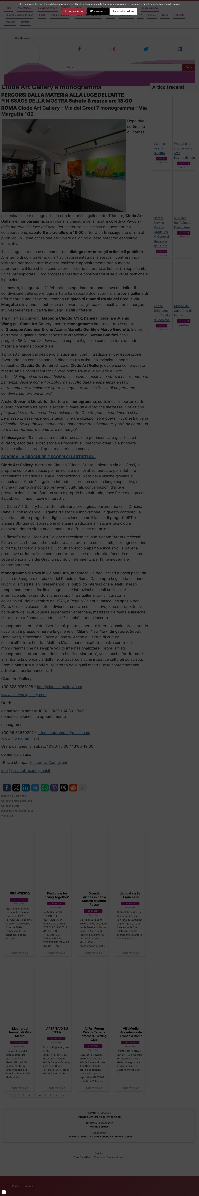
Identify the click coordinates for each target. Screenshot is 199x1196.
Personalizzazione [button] (123, 11)
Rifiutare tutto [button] (98, 11)
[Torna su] (195, 1192)
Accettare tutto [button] (74, 11)
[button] (4, 1192)
